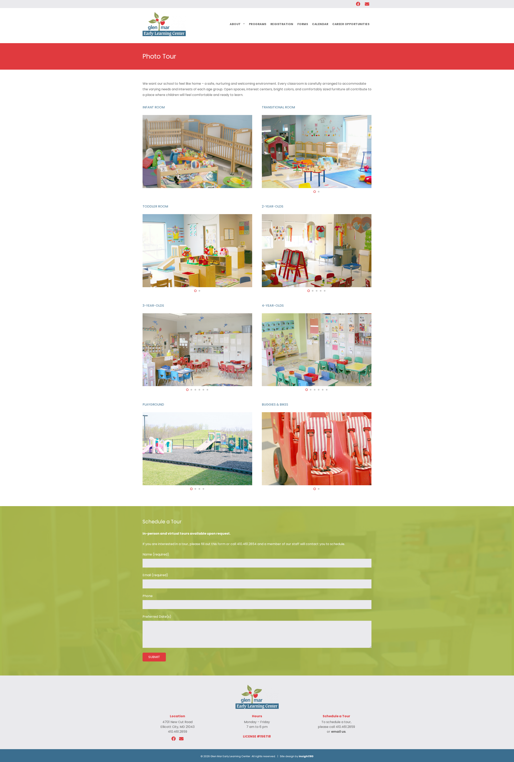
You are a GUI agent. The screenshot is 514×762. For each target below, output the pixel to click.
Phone (148, 596)
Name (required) (156, 554)
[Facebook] (173, 739)
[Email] (181, 739)
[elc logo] (164, 24)
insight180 (306, 756)
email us (338, 731)
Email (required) (155, 575)
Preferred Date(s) (157, 616)
